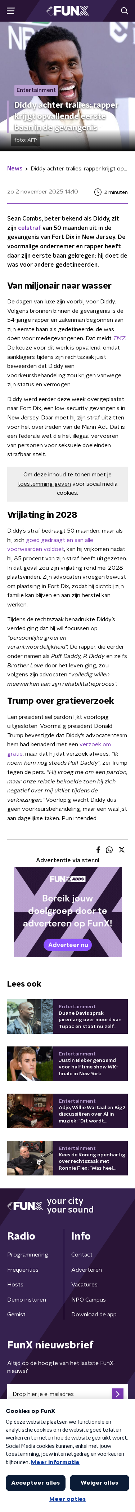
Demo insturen (26, 1300)
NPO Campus (88, 1300)
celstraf (29, 228)
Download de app (94, 1314)
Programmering (27, 1255)
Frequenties (23, 1270)
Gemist (16, 1314)
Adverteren (86, 1270)
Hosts (15, 1285)
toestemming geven (44, 484)
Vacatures (84, 1285)
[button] (11, 11)
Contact (82, 1255)
